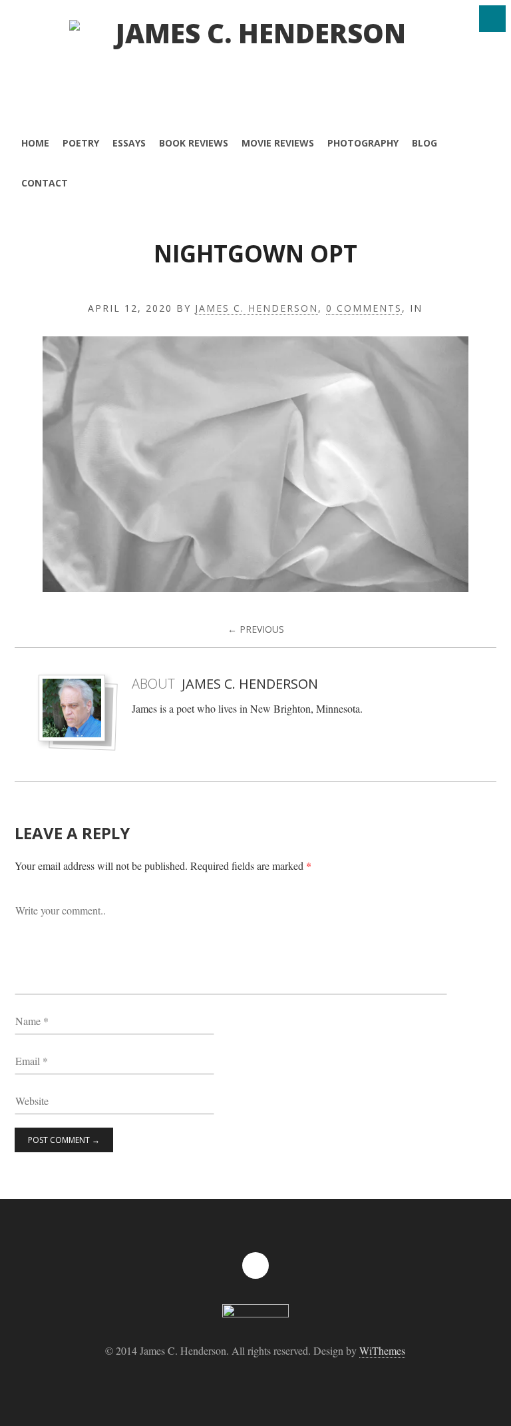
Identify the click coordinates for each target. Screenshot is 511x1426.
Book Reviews (193, 143)
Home (35, 143)
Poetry (81, 143)
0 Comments (364, 308)
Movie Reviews (278, 143)
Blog (424, 143)
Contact (44, 183)
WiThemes (382, 1350)
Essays (129, 143)
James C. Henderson (256, 308)
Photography (363, 143)
